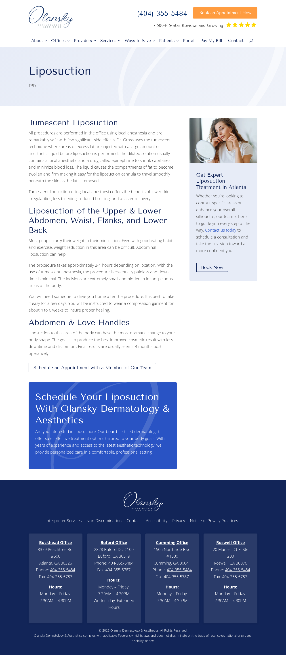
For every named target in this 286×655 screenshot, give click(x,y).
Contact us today (220, 230)
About (37, 41)
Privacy (178, 521)
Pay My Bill (211, 41)
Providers (83, 41)
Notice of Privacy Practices (214, 521)
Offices (58, 41)
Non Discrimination (104, 521)
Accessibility (156, 521)
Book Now (212, 267)
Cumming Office (172, 542)
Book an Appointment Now (225, 12)
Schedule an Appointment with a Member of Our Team (92, 367)
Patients (167, 41)
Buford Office (114, 542)
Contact (236, 41)
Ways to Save (138, 41)
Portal (188, 41)
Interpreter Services (64, 521)
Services (108, 41)
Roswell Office (230, 542)
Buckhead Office (55, 542)
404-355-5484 (62, 569)
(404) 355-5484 (162, 15)
